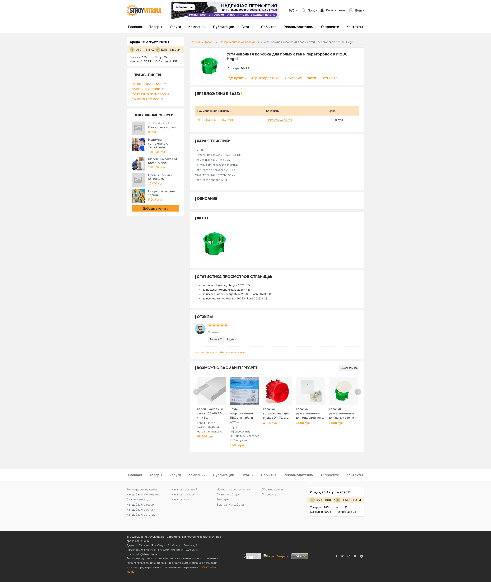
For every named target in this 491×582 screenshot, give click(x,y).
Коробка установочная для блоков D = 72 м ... (276, 413)
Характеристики (265, 78)
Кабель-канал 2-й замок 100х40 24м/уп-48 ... (211, 413)
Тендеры (223, 499)
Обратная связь (272, 489)
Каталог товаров (183, 494)
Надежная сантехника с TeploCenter (158, 143)
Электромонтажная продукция (239, 42)
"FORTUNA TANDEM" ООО (149, 94)
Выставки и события (231, 504)
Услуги (175, 27)
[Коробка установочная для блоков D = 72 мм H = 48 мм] (277, 391)
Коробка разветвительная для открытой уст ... (310, 413)
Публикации (223, 27)
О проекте (330, 27)
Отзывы (329, 78)
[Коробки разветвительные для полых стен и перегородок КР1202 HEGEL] (343, 391)
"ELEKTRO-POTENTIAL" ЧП (215, 120)
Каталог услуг (181, 499)
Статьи (247, 27)
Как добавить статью (141, 514)
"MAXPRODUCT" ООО (146, 89)
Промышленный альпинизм (160, 177)
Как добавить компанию (143, 494)
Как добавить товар (140, 504)
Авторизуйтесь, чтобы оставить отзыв (220, 352)
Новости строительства (233, 489)
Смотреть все (349, 367)
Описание (293, 78)
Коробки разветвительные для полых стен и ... (343, 413)
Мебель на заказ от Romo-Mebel (162, 161)
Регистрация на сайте (142, 489)
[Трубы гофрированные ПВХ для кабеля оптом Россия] (244, 391)
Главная (135, 27)
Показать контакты (279, 120)
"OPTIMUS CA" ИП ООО (147, 83)
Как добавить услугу (141, 509)
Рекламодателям (299, 27)
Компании (197, 27)
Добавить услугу (155, 208)
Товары (155, 27)
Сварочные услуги (162, 127)
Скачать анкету (137, 499)
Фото (311, 78)
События (268, 27)
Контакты (354, 27)
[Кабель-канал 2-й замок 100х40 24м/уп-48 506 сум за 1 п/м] (211, 391)
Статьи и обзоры (228, 494)
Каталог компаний (184, 489)
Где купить (236, 78)
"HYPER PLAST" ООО (145, 99)
